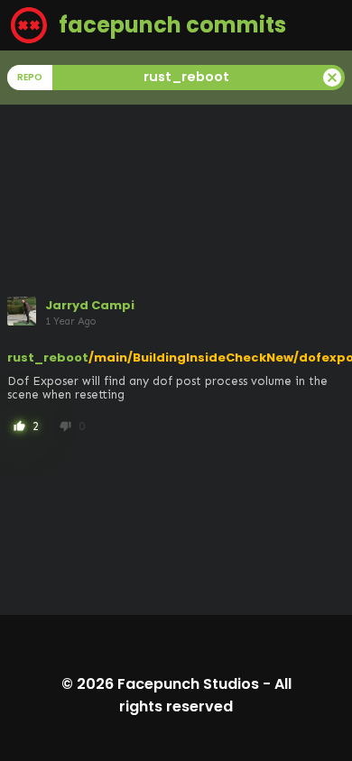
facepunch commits (170, 25)
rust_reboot (47, 357)
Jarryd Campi (89, 305)
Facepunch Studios (188, 684)
